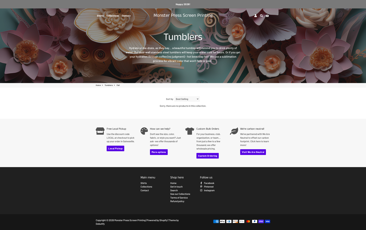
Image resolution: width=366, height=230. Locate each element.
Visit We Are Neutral (253, 152)
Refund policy (177, 201)
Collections (113, 15)
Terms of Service (179, 197)
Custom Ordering (207, 155)
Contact (126, 15)
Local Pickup (115, 148)
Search (174, 190)
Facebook (209, 183)
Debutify (100, 223)
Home (98, 85)
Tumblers (109, 85)
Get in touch (176, 186)
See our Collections (180, 193)
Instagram (209, 190)
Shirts (100, 15)
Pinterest (209, 186)
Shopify (163, 220)
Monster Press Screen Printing (130, 220)
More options (159, 152)
